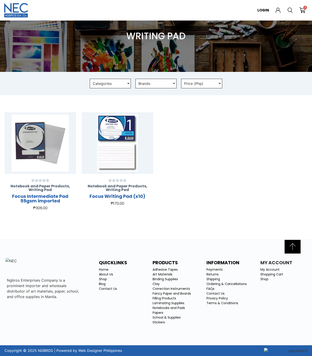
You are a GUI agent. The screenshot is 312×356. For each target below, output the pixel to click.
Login (263, 10)
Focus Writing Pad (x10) (117, 196)
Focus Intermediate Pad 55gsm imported (40, 198)
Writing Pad (40, 189)
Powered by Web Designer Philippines (89, 350)
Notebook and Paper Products (40, 186)
